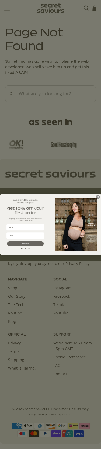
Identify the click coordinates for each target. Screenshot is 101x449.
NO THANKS (25, 248)
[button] (25, 243)
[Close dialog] (98, 197)
